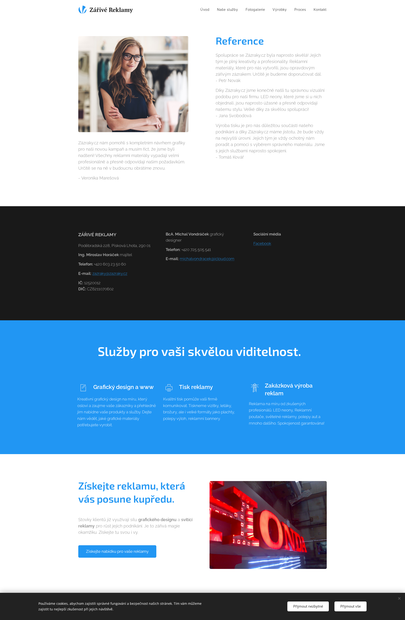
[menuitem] (206, 9)
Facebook (262, 243)
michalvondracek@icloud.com (207, 258)
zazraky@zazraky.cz (109, 273)
